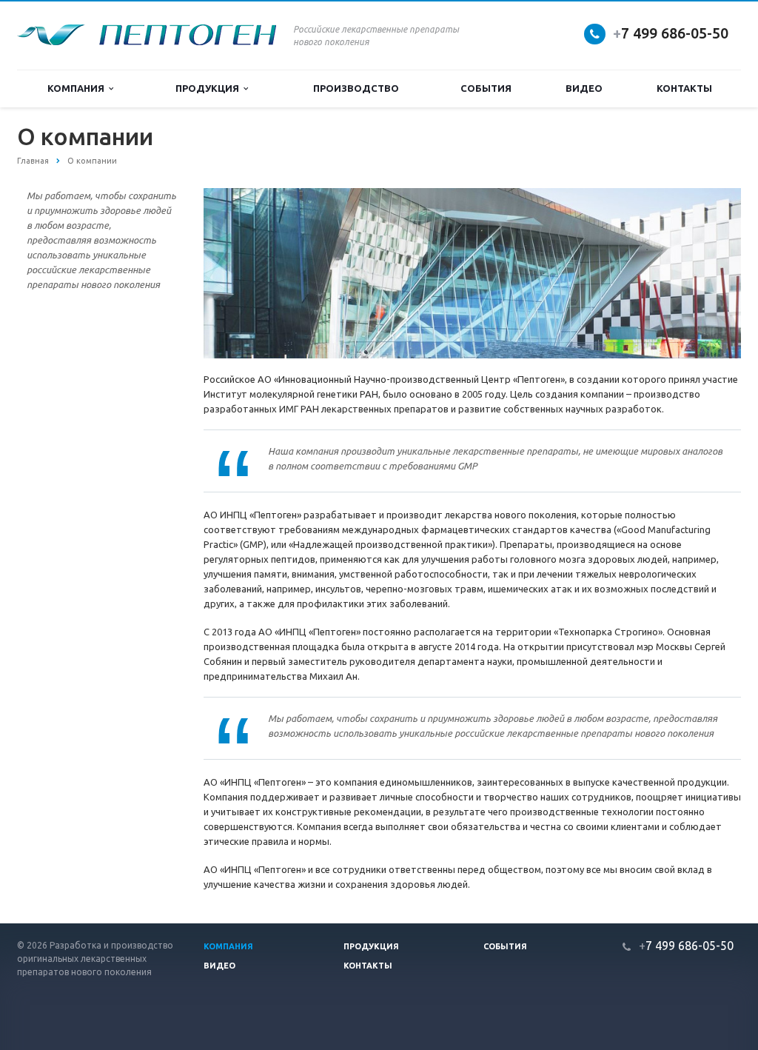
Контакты (684, 88)
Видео (584, 88)
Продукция (209, 88)
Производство (356, 88)
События (486, 88)
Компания (78, 88)
